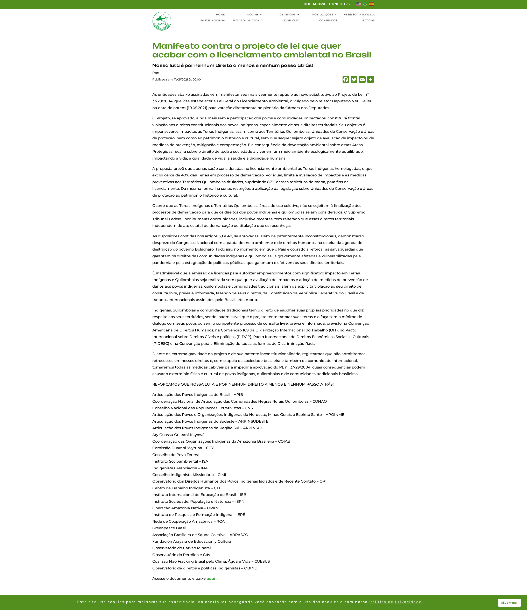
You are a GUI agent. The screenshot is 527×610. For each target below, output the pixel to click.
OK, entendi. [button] (509, 602)
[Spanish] (372, 5)
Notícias (368, 20)
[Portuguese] (365, 5)
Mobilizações (322, 14)
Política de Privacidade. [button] (396, 602)
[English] (358, 5)
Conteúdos (328, 20)
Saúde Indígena (212, 20)
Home (220, 14)
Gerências (288, 14)
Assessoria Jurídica (359, 14)
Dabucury (292, 20)
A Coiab (252, 14)
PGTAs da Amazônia (247, 20)
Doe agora (314, 4)
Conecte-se (340, 4)
